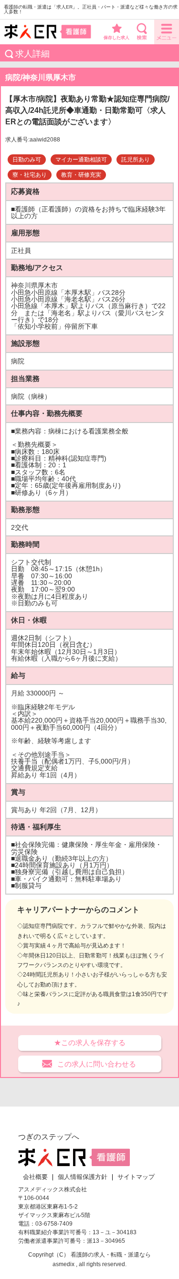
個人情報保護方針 (82, 1177)
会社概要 (35, 1177)
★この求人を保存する (90, 1042)
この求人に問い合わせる (96, 1064)
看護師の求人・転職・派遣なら (111, 1254)
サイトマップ (136, 1177)
